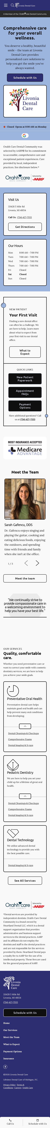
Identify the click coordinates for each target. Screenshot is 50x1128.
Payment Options (25, 405)
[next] (41, 563)
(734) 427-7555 (24, 217)
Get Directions (25, 227)
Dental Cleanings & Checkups (23, 733)
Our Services (10, 1030)
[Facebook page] (5, 1067)
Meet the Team (11, 1037)
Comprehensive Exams (20, 739)
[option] (25, 518)
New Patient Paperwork (25, 378)
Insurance (8, 1058)
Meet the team (25, 578)
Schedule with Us (25, 77)
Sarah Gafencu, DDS (18, 525)
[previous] (30, 563)
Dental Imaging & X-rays (20, 745)
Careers (17, 1087)
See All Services (25, 880)
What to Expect (25, 352)
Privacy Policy (9, 1085)
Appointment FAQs (25, 392)
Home (6, 1023)
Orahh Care (27, 1087)
